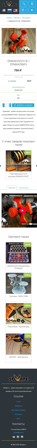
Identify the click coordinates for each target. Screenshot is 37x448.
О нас (18, 402)
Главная (9, 18)
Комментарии (23, 188)
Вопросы (18, 406)
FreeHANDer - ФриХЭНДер (18, 327)
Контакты (18, 414)
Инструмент (26, 18)
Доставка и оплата (18, 410)
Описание (11, 188)
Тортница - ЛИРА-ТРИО (18, 296)
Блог (18, 419)
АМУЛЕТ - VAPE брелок (18, 357)
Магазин (17, 18)
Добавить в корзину (24, 105)
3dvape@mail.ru (18, 432)
